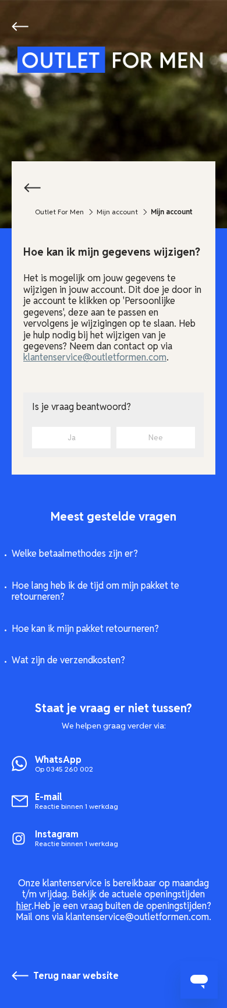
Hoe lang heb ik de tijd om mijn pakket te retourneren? (95, 591)
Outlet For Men (59, 211)
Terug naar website (22, 26)
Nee (155, 438)
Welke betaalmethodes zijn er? (75, 553)
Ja (72, 438)
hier (23, 906)
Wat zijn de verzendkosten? (68, 660)
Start (113, 60)
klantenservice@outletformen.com (94, 357)
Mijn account (117, 211)
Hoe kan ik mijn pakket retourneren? (85, 628)
